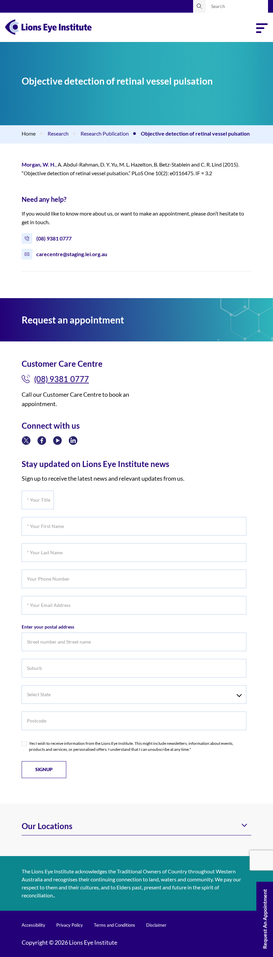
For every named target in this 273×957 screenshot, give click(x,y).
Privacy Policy (69, 925)
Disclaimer (156, 925)
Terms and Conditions (114, 925)
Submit (199, 6)
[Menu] (262, 28)
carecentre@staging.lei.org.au (71, 254)
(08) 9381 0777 (54, 238)
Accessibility (33, 925)
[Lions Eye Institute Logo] (48, 26)
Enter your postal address (48, 627)
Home (29, 133)
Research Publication (105, 133)
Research (58, 133)
